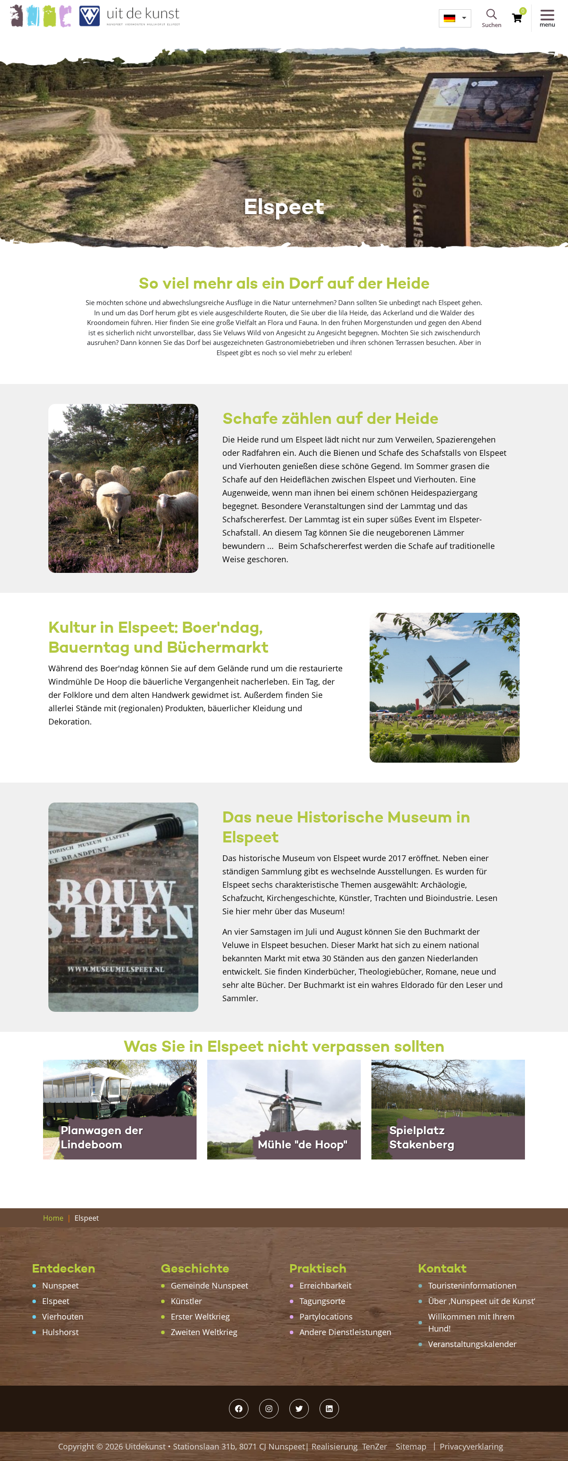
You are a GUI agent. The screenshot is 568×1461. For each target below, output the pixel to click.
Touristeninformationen (472, 1285)
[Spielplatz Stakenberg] (448, 1109)
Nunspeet (60, 1285)
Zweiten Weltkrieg (204, 1332)
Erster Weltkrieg (200, 1316)
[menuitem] (455, 18)
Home (53, 1218)
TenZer (374, 1446)
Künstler (186, 1301)
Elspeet (55, 1301)
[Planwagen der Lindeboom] (120, 1109)
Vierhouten (62, 1316)
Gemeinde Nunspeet (209, 1285)
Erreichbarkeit (325, 1285)
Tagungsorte (322, 1301)
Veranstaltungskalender (472, 1344)
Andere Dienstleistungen (345, 1332)
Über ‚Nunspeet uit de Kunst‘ (481, 1301)
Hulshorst (60, 1332)
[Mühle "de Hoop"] (284, 1109)
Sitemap (411, 1446)
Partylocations (326, 1316)
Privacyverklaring (471, 1446)
